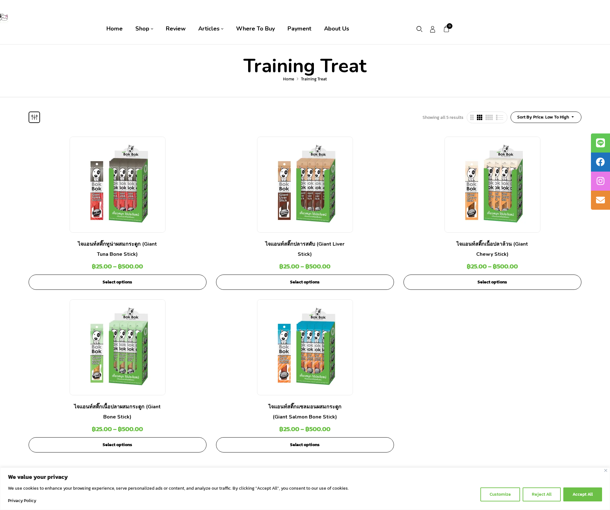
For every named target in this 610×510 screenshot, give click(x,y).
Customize (500, 494)
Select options (117, 282)
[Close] (605, 470)
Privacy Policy (22, 500)
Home (288, 79)
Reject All (542, 494)
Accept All (583, 494)
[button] (446, 29)
